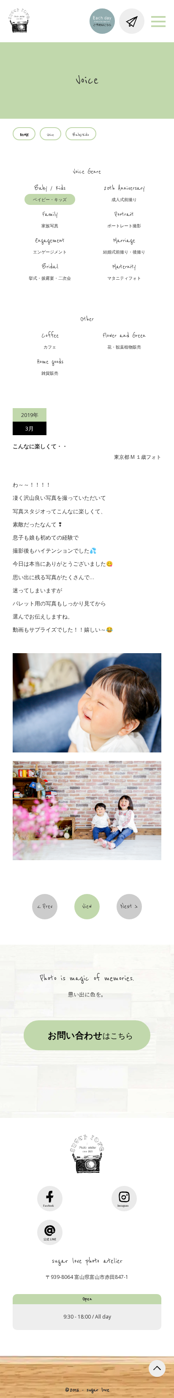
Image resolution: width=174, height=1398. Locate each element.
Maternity (124, 272)
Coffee (50, 341)
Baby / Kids (50, 193)
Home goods (50, 367)
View (87, 906)
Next (126, 906)
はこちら (90, 1035)
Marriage (124, 246)
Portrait (124, 220)
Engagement (50, 246)
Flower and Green (124, 341)
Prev (47, 906)
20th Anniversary (124, 193)
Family (49, 220)
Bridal (50, 272)
